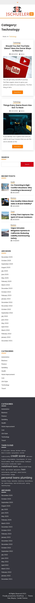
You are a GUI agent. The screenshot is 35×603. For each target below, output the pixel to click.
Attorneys (13, 450)
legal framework (9, 469)
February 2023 (6, 295)
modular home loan (22, 472)
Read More (17, 92)
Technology (17, 43)
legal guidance (17, 469)
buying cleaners (15, 453)
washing (28, 483)
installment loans (9, 466)
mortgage (13, 474)
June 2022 (4, 320)
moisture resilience (5, 474)
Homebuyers (28, 461)
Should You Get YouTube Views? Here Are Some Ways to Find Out (17, 48)
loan (23, 469)
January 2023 (6, 299)
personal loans (10, 477)
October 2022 (6, 309)
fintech (12, 461)
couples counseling (5, 456)
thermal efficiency (29, 481)
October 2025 (6, 260)
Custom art (4, 459)
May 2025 (4, 278)
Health (13, 182)
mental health (13, 472)
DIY (26, 459)
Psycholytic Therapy (6, 481)
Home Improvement (8, 374)
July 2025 (4, 271)
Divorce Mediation (11, 459)
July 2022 (4, 316)
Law (2, 378)
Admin (22, 54)
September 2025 (7, 264)
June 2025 (4, 274)
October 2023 (6, 292)
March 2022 (5, 330)
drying (29, 459)
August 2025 (5, 267)
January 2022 (6, 337)
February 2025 (6, 281)
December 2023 (6, 288)
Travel (12, 211)
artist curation (6, 450)
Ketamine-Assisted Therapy (25, 466)
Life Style (4, 381)
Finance (4, 364)
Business (13, 198)
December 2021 (6, 341)
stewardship (14, 481)
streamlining (21, 481)
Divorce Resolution (20, 459)
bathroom (23, 450)
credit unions (29, 456)
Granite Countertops (19, 461)
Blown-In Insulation (6, 453)
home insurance (5, 464)
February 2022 (6, 334)
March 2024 (5, 285)
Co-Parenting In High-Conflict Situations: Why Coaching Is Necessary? (21, 187)
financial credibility (5, 461)
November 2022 (7, 306)
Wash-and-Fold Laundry (19, 483)
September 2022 (7, 313)
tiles (2, 483)
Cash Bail (22, 453)
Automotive (5, 357)
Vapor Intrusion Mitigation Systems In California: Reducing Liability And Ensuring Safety (20, 233)
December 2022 (6, 302)
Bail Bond (18, 450)
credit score (18, 456)
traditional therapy (8, 483)
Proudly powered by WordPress (13, 596)
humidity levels (13, 464)
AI (1, 450)
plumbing (26, 477)
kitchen (3, 469)
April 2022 (4, 327)
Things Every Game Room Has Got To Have (17, 106)
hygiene (19, 464)
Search (27, 164)
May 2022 (4, 323)
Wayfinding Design (5, 485)
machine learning (5, 472)
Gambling (4, 367)
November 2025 (7, 257)
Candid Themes (22, 598)
